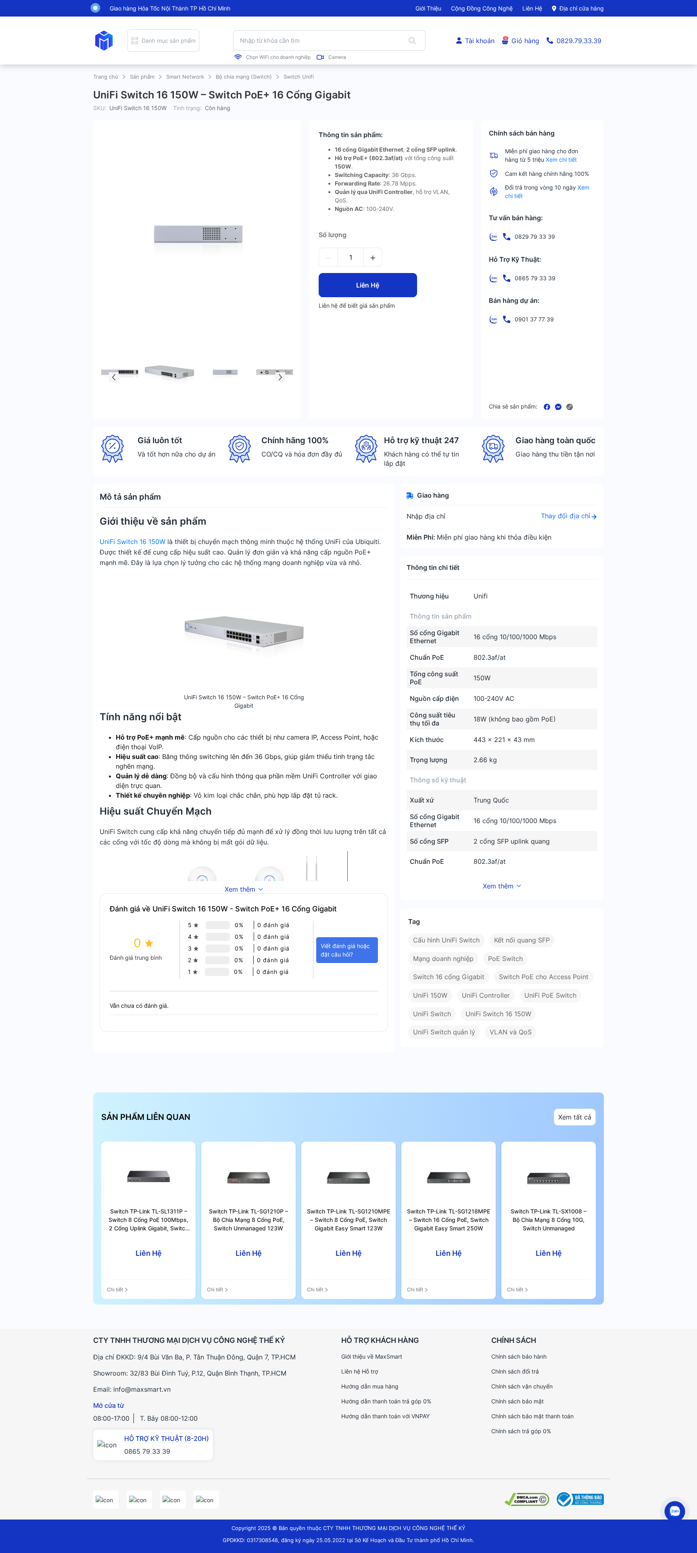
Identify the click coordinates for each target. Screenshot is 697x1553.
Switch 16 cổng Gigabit (448, 977)
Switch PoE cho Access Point (543, 977)
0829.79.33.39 (579, 41)
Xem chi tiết (561, 159)
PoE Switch (505, 959)
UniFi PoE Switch (550, 995)
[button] (114, 377)
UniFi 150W (430, 995)
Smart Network (185, 76)
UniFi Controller (486, 995)
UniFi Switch (432, 1014)
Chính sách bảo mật (517, 1401)
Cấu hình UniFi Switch (446, 940)
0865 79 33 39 (147, 1451)
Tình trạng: (187, 107)
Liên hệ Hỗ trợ (359, 1371)
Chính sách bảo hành (519, 1356)
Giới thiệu (428, 8)
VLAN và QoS (511, 1032)
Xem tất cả (574, 1117)
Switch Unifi (299, 76)
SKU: (99, 107)
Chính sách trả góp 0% (521, 1431)
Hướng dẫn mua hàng (370, 1386)
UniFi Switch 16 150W (132, 542)
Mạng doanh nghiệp (443, 959)
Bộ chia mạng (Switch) (244, 76)
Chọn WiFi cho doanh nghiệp (278, 57)
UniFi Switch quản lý (444, 1032)
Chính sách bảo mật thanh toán (532, 1416)
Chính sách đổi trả (515, 1371)
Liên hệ (532, 8)
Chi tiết (115, 1289)
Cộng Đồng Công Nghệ (482, 8)
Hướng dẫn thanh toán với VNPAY (385, 1416)
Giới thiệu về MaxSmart (371, 1356)
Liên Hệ (367, 285)
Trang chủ (105, 76)
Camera (337, 57)
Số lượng (332, 235)
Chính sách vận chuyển (522, 1386)
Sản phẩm (142, 76)
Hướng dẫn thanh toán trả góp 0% (386, 1401)
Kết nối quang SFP (522, 940)
